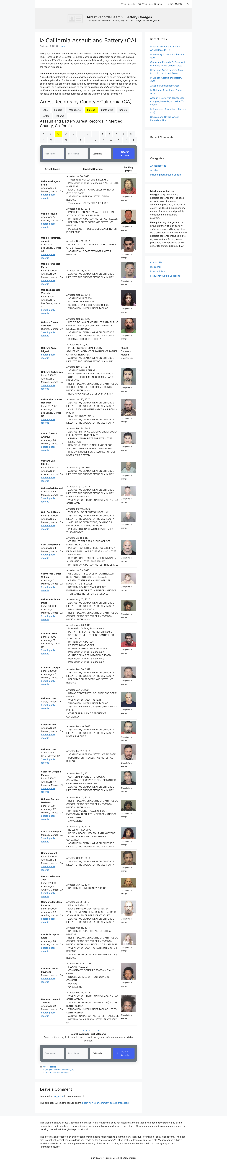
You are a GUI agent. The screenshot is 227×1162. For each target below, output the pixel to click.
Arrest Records (49, 1067)
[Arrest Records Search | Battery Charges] (75, 18)
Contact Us (156, 262)
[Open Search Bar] (188, 4)
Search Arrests (125, 154)
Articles (154, 170)
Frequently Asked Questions (165, 275)
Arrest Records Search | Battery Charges (119, 17)
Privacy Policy (157, 271)
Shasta (123, 110)
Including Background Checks (165, 174)
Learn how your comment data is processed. (105, 1103)
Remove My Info (174, 4)
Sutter (46, 116)
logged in (59, 1096)
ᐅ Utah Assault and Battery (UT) (57, 1072)
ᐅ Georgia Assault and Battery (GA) (58, 1070)
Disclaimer (155, 267)
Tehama (60, 116)
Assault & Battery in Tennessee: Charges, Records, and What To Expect (167, 101)
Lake (45, 110)
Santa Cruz (107, 110)
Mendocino (75, 110)
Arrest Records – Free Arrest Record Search (141, 4)
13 (98, 1030)
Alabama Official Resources (164, 85)
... (94, 1030)
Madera (58, 110)
